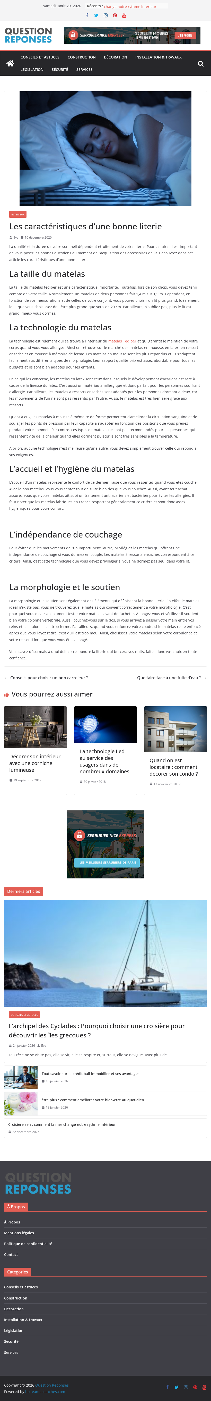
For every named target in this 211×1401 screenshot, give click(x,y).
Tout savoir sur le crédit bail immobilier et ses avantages (90, 1073)
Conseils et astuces (40, 57)
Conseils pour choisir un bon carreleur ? (49, 678)
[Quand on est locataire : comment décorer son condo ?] (175, 710)
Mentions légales (19, 1232)
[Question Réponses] (10, 63)
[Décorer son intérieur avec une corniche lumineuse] (35, 710)
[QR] (38, 1174)
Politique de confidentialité (28, 1243)
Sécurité (60, 69)
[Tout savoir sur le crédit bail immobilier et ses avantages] (21, 1077)
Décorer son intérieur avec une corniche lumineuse (34, 763)
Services (84, 69)
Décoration (115, 57)
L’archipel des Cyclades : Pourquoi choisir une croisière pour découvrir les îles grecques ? (97, 1030)
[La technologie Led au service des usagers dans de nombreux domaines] (105, 710)
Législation (32, 69)
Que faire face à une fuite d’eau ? (169, 678)
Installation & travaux (158, 57)
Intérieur (17, 214)
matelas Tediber (122, 341)
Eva (16, 237)
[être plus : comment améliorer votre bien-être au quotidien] (21, 1103)
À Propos (12, 1222)
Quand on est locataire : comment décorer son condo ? (174, 767)
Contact (11, 1254)
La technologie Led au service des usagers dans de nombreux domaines (104, 761)
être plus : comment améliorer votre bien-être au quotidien (93, 1099)
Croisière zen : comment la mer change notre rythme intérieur (131, 8)
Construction (82, 57)
